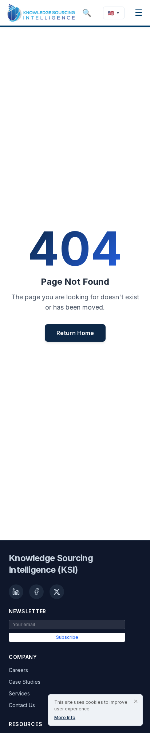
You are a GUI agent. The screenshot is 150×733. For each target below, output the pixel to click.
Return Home (75, 333)
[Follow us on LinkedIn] (16, 591)
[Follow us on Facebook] (36, 591)
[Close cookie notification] (135, 701)
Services (19, 693)
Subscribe (67, 637)
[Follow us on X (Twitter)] (57, 591)
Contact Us (22, 705)
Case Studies (24, 682)
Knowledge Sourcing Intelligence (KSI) (51, 564)
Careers (18, 670)
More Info (64, 717)
